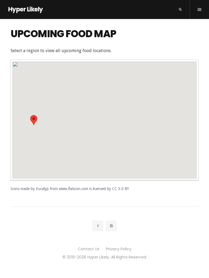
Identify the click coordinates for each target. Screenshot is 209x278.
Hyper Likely (25, 9)
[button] (33, 120)
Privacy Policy (118, 249)
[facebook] (97, 225)
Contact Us (88, 249)
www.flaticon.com (73, 189)
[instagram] (111, 225)
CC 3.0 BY (120, 189)
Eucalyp (42, 189)
